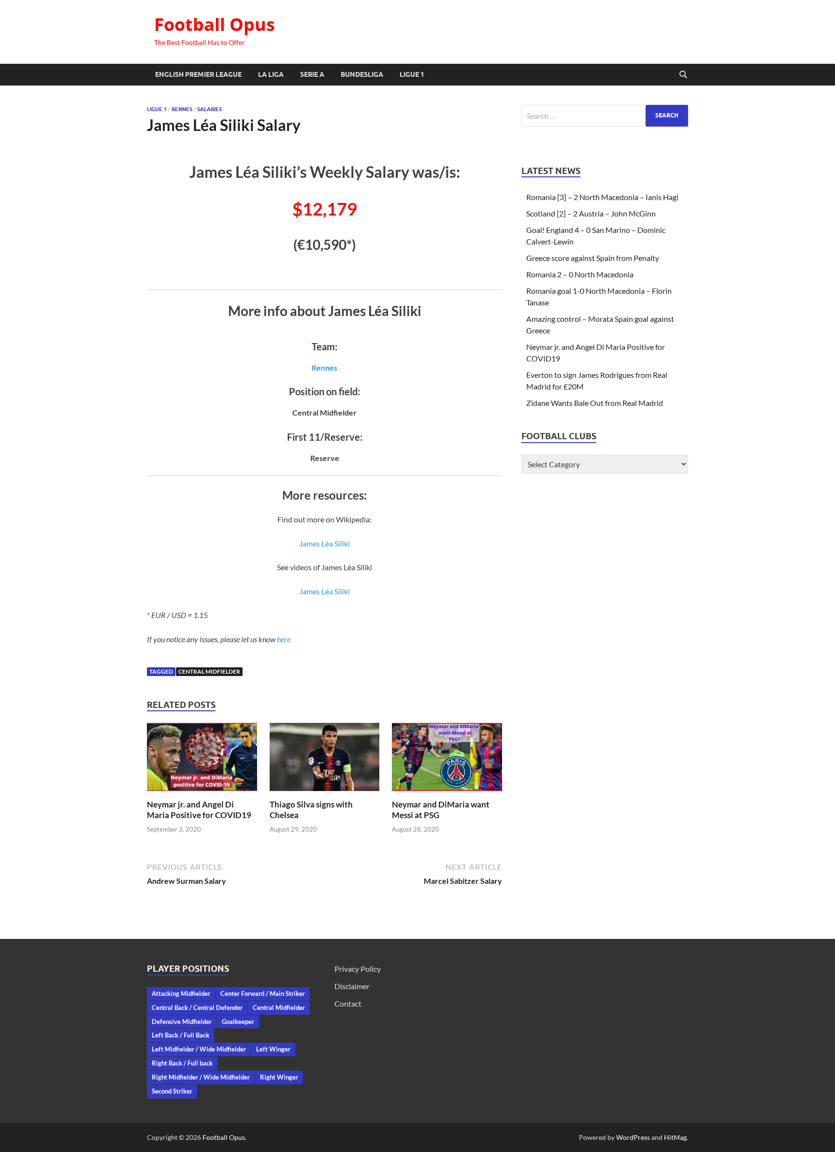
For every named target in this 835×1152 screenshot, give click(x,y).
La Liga (271, 74)
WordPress (633, 1137)
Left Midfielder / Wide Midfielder (199, 1049)
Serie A (312, 74)
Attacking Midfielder (181, 993)
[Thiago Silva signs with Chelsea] (325, 759)
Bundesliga (362, 74)
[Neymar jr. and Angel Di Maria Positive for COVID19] (202, 759)
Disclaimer (352, 986)
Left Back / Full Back (180, 1035)
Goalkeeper (238, 1021)
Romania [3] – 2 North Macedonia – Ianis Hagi (602, 197)
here (283, 639)
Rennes (182, 109)
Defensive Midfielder (182, 1021)
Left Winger (273, 1049)
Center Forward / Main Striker (262, 993)
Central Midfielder (209, 671)
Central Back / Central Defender (197, 1007)
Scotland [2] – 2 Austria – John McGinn (591, 213)
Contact (347, 1003)
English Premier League (198, 74)
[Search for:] (604, 116)
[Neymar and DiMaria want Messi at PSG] (447, 759)
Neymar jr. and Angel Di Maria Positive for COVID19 (199, 809)
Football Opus (214, 24)
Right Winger (279, 1077)
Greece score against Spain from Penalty (592, 257)
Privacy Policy (357, 968)
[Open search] (683, 75)
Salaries (209, 109)
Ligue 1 (412, 74)
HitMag (675, 1137)
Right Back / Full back (182, 1063)
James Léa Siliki (324, 543)
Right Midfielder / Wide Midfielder (201, 1077)
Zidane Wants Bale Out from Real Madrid (594, 402)
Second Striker (172, 1091)
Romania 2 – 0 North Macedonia (579, 274)
